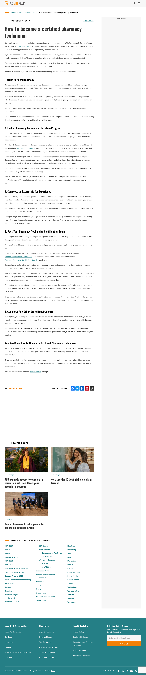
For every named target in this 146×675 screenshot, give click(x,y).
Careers (8, 647)
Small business (73, 572)
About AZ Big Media (13, 632)
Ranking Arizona (11, 557)
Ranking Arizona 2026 (14, 576)
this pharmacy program (26, 148)
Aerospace (9, 583)
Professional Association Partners (18, 652)
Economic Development (45, 574)
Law (69, 557)
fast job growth (25, 46)
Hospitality (71, 549)
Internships (9, 642)
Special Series (73, 579)
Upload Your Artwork (47, 652)
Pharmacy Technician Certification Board (21, 260)
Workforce (71, 602)
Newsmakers (44, 549)
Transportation (73, 591)
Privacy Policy (78, 632)
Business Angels (11, 594)
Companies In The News (52, 553)
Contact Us (9, 657)
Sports (70, 583)
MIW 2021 (46, 563)
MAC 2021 (49, 556)
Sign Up (124, 644)
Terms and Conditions (81, 655)
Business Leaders (12, 601)
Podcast (8, 553)
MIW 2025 (9, 561)
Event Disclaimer (79, 650)
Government (41, 600)
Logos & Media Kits (46, 632)
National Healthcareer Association (18, 256)
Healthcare (72, 546)
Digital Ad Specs (45, 637)
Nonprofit (11, 598)
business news (35, 371)
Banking (8, 587)
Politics (70, 568)
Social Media (72, 576)
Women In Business (47, 560)
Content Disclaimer (80, 637)
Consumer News (43, 571)
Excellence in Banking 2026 (16, 568)
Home (13, 12)
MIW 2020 (46, 567)
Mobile (70, 564)
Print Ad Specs (44, 642)
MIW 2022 (9, 549)
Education (40, 585)
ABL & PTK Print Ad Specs (49, 647)
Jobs (35, 12)
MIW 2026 (9, 546)
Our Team (8, 637)
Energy (39, 589)
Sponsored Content (46, 657)
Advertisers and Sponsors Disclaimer (83, 644)
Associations (44, 577)
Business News (25, 12)
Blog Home (16, 388)
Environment (41, 593)
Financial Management (45, 596)
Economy (39, 581)
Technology (72, 587)
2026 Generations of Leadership (18, 579)
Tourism (70, 594)
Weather (70, 598)
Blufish (53, 671)
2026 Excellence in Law (14, 572)
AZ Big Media (88, 21)
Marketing (71, 561)
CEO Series (43, 546)
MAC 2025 (9, 564)
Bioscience (9, 591)
